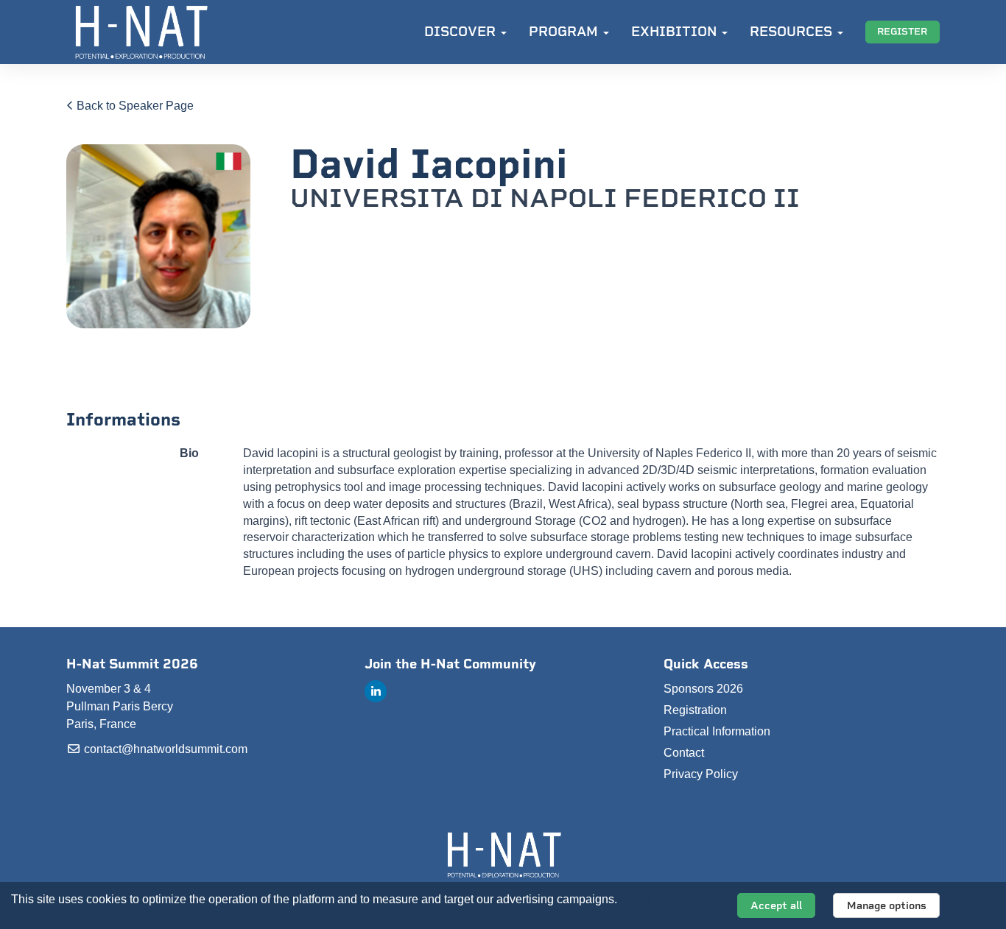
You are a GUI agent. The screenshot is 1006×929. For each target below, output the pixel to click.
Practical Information (717, 731)
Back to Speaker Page (134, 105)
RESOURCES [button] (793, 32)
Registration (695, 710)
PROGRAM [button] (565, 32)
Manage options (886, 905)
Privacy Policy (701, 774)
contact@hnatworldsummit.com (164, 749)
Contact (684, 752)
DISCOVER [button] (461, 32)
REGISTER (902, 32)
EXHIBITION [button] (675, 32)
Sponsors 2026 (703, 688)
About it (639, 899)
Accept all (776, 905)
